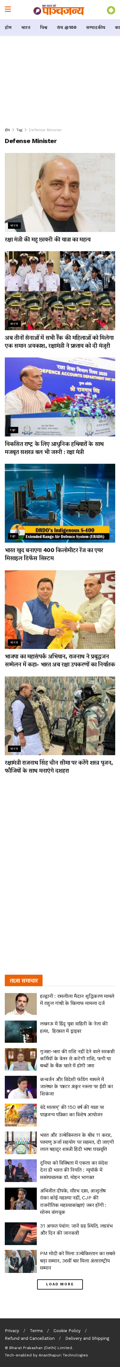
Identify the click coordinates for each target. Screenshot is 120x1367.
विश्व (43, 27)
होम (8, 27)
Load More (60, 1284)
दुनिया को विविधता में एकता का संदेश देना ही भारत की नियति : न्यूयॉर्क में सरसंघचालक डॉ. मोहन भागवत (74, 1170)
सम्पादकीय (95, 27)
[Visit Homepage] (58, 9)
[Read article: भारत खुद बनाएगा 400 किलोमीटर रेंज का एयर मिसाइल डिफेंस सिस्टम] (60, 503)
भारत (25, 27)
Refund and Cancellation (30, 1338)
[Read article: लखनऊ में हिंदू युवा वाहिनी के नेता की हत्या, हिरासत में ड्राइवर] (21, 1031)
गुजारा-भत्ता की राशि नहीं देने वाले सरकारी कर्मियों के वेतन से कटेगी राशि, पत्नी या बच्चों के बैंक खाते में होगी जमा (77, 1058)
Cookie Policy (67, 1330)
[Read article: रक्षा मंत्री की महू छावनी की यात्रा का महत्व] (60, 192)
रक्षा (13, 430)
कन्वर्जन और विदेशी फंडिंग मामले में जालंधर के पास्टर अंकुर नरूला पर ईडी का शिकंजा (76, 1086)
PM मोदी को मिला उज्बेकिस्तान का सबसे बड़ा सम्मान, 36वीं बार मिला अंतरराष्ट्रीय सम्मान (77, 1260)
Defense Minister (45, 130)
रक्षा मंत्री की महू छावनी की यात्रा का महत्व (48, 239)
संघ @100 (66, 27)
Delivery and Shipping (87, 1338)
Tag (19, 130)
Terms (36, 1330)
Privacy (12, 1330)
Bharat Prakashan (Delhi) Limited (40, 1348)
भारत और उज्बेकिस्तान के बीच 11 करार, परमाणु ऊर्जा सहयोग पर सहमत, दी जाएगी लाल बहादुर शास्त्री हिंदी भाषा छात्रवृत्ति (77, 1142)
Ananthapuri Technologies (63, 1355)
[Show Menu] (8, 9)
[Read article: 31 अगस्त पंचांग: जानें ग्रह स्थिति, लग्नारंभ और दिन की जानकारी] (21, 1233)
